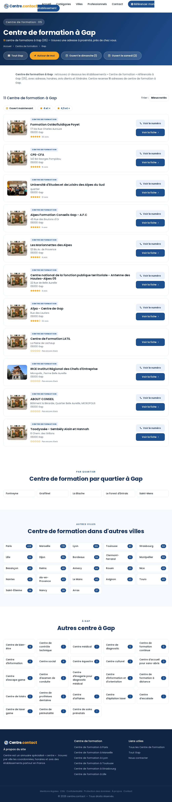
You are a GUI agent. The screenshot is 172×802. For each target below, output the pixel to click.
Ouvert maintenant (21, 108)
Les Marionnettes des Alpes (51, 245)
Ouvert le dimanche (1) (83, 55)
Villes (79, 4)
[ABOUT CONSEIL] (17, 402)
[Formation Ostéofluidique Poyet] (17, 128)
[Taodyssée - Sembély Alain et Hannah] (17, 432)
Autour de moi (46, 55)
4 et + (47, 108)
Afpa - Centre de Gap (46, 308)
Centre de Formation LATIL (50, 339)
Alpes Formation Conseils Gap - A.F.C (58, 215)
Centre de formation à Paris (91, 747)
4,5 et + (65, 108)
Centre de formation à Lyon (91, 758)
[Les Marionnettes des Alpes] (17, 248)
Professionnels (97, 4)
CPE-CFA (37, 155)
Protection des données (97, 791)
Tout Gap (17, 55)
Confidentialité (74, 791)
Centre (23, 6)
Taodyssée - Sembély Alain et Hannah (59, 429)
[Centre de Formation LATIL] (17, 342)
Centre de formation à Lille (90, 774)
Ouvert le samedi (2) (124, 55)
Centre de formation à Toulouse (94, 763)
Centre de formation (26, 46)
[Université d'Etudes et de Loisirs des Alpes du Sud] (17, 188)
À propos (117, 791)
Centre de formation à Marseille (93, 752)
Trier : (145, 97)
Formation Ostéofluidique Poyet (55, 124)
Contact (117, 4)
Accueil (46, 4)
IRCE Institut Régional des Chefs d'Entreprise (64, 369)
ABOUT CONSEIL (42, 399)
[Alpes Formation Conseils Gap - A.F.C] (17, 218)
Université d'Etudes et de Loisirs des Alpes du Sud (67, 185)
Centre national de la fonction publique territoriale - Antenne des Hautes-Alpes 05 (80, 277)
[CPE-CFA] (17, 158)
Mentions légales (49, 791)
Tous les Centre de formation (147, 747)
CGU (62, 791)
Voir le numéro (152, 123)
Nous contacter (138, 758)
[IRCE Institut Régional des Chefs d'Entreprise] (17, 372)
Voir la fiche (149, 132)
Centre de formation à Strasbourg (95, 768)
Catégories (63, 4)
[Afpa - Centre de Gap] (17, 312)
